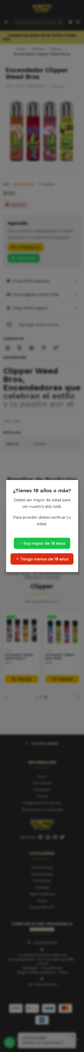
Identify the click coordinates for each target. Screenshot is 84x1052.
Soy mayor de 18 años (43, 543)
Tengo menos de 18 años (44, 559)
